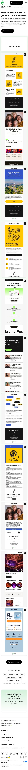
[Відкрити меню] (26, 3)
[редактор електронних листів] (2, 2)
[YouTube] (21, 753)
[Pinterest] (25, 753)
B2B (17, 674)
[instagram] (14, 753)
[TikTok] (17, 753)
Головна (3, 6)
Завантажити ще (15, 662)
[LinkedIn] (6, 753)
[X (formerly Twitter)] (10, 753)
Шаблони (9, 6)
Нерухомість (10, 680)
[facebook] (2, 753)
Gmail (5, 674)
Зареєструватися (16, 3)
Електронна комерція (11, 677)
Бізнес (20, 677)
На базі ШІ (18, 680)
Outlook (22, 674)
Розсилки (11, 674)
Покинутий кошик (7, 683)
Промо (23, 683)
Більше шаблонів (8, 30)
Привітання (16, 683)
